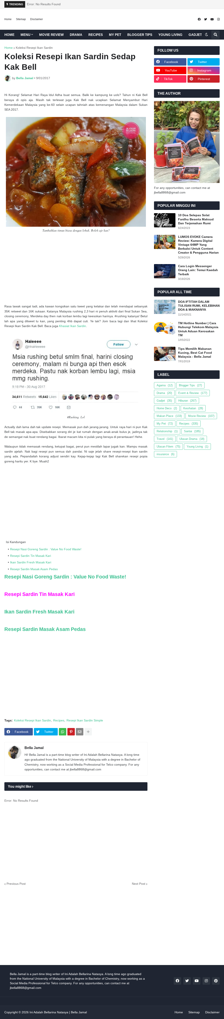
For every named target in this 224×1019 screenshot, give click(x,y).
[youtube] (212, 19)
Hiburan (187, 400)
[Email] (79, 731)
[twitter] (205, 19)
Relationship (167, 431)
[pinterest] (216, 981)
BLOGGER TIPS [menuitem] (139, 35)
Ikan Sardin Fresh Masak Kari (30, 562)
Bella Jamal (34, 748)
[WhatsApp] (62, 731)
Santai (192, 431)
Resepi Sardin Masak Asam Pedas (34, 569)
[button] (206, 35)
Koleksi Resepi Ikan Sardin (34, 47)
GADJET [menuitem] (195, 35)
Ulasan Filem (168, 446)
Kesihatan (193, 408)
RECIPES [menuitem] (95, 35)
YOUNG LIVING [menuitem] (170, 35)
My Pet (165, 423)
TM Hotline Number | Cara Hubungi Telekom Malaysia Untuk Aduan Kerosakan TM (198, 329)
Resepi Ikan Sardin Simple (84, 720)
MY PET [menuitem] (115, 35)
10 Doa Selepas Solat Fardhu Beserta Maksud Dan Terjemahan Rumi (196, 219)
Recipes (58, 720)
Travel (165, 439)
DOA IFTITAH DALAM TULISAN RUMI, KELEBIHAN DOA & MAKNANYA (199, 305)
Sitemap (21, 19)
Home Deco (167, 408)
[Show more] (88, 731)
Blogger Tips (190, 385)
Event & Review (192, 393)
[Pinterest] (71, 731)
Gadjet (164, 400)
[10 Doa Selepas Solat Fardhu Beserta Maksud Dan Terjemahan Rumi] (164, 220)
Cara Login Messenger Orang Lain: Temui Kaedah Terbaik (198, 270)
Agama (165, 385)
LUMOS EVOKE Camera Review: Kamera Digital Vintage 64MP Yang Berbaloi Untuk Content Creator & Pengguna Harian (198, 244)
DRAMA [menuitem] (76, 35)
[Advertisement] (75, 268)
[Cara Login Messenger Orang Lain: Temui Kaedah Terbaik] (164, 271)
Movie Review (201, 416)
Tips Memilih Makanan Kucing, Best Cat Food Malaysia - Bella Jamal (195, 352)
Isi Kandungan (16, 542)
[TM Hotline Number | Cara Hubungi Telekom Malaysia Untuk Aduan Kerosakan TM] (164, 328)
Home (8, 19)
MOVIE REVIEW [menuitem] (51, 35)
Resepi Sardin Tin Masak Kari (30, 555)
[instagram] (218, 19)
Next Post (138, 883)
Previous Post (16, 883)
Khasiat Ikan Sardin (72, 326)
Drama (164, 393)
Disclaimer (36, 19)
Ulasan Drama (191, 439)
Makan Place (169, 416)
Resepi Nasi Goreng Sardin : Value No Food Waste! (45, 549)
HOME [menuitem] (9, 35)
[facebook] (199, 19)
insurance (165, 454)
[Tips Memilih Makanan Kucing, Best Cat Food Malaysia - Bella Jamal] (164, 354)
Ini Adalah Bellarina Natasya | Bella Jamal (58, 1012)
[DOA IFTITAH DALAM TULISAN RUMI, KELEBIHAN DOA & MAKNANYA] (164, 307)
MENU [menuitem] (25, 35)
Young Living (197, 446)
